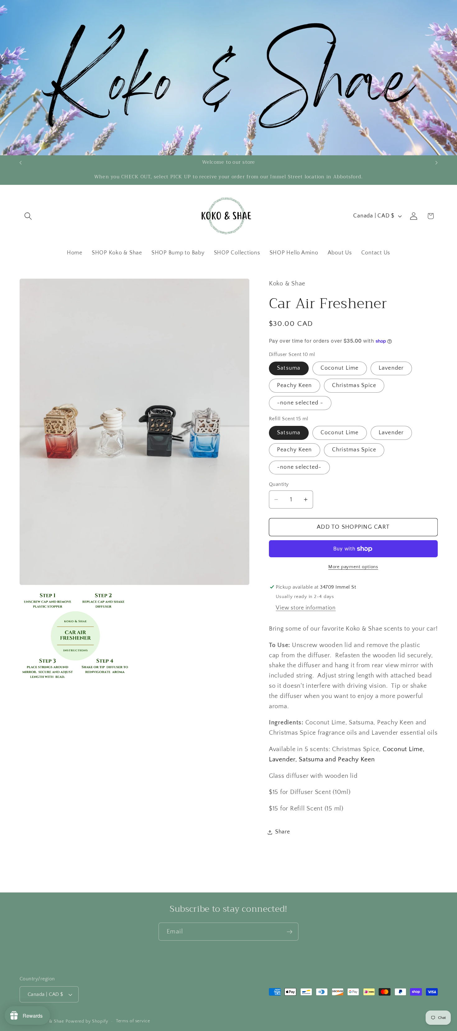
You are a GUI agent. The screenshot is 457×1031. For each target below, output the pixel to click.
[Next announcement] (436, 162)
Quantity (279, 484)
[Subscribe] (289, 932)
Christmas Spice (354, 385)
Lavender (391, 368)
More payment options (353, 566)
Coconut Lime (340, 368)
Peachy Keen (294, 385)
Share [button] (282, 832)
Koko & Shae (50, 1021)
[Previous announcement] (20, 162)
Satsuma (289, 368)
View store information (306, 608)
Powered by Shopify (87, 1021)
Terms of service (133, 1021)
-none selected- (299, 467)
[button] (28, 216)
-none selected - (300, 403)
